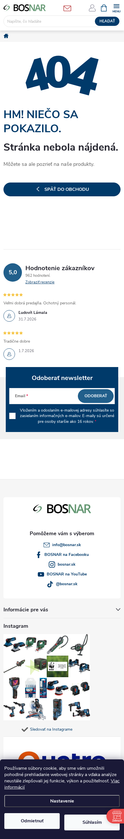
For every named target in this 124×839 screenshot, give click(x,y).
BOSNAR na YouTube (67, 574)
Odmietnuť (32, 821)
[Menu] (116, 7)
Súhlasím (92, 822)
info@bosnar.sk (66, 545)
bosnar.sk (67, 564)
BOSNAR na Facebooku (66, 554)
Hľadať (107, 21)
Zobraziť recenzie (40, 282)
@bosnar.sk (67, 584)
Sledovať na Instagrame (51, 729)
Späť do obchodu (66, 189)
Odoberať (95, 396)
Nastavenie (62, 801)
